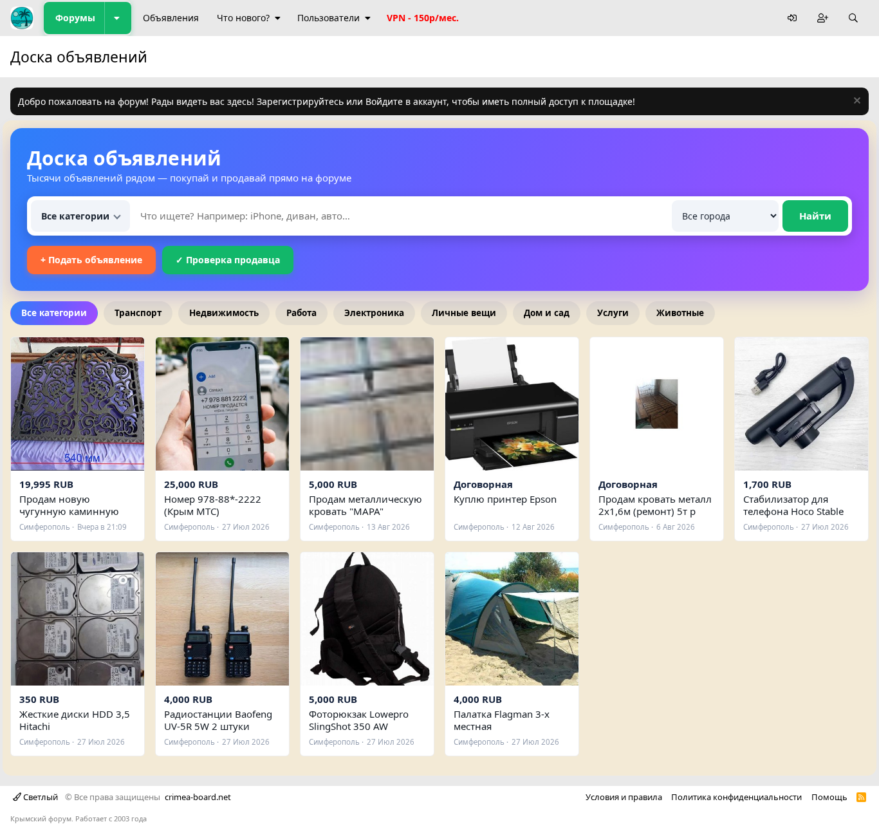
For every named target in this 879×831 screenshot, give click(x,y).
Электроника (374, 313)
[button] (117, 18)
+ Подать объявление (91, 260)
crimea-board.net (198, 797)
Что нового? (243, 18)
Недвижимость (224, 313)
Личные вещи (464, 313)
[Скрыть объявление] (855, 102)
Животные (680, 313)
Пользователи (328, 18)
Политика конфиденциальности (736, 797)
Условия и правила (624, 797)
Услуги (613, 313)
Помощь (829, 797)
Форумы (75, 18)
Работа (301, 313)
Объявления (171, 18)
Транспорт (138, 313)
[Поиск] (853, 18)
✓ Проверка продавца (228, 260)
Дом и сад (546, 313)
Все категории (54, 313)
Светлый (39, 797)
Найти (815, 215)
